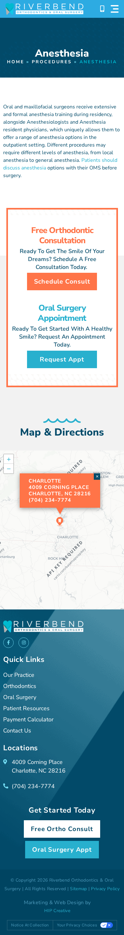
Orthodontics (19, 686)
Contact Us (17, 730)
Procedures (52, 62)
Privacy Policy (105, 889)
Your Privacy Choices (77, 925)
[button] (60, 521)
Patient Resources (26, 708)
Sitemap (78, 889)
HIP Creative (57, 911)
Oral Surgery (19, 697)
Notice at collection (30, 925)
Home (15, 62)
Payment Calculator (28, 719)
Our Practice (18, 675)
